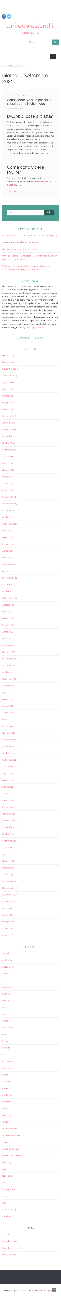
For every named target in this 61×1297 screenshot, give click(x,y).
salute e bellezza (10, 1129)
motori (5, 1108)
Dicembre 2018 (9, 888)
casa (4, 1007)
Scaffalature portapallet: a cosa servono (20, 242)
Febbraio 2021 (9, 726)
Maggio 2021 (8, 706)
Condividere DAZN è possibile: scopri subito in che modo (29, 102)
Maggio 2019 (8, 868)
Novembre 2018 (10, 895)
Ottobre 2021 (8, 672)
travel (5, 1182)
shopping (6, 1162)
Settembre (19, 66)
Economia (7, 1027)
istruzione (6, 1068)
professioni (7, 1115)
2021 (11, 66)
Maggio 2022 (8, 625)
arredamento (8, 967)
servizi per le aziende (12, 1155)
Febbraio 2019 (9, 881)
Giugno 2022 (8, 618)
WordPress (21, 1290)
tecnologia (16, 95)
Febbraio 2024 (9, 497)
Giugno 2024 (8, 470)
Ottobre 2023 (8, 517)
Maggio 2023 (8, 544)
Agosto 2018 (8, 908)
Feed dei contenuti (11, 1241)
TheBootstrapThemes (47, 1290)
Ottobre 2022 (8, 591)
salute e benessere (11, 1135)
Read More (14, 192)
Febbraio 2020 (9, 807)
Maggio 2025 (8, 402)
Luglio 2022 (7, 611)
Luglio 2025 (7, 389)
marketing (7, 1095)
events (5, 1034)
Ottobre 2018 (8, 901)
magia (5, 1088)
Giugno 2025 (8, 396)
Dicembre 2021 (9, 659)
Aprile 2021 (7, 713)
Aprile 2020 (7, 793)
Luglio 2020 (8, 773)
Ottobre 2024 (8, 443)
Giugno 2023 (8, 537)
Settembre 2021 (9, 679)
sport (4, 1169)
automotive (7, 987)
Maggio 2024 (8, 477)
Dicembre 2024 (9, 429)
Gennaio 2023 (8, 571)
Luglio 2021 (7, 692)
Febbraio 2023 (9, 564)
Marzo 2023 (7, 557)
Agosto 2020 (8, 766)
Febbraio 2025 (9, 416)
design (5, 1021)
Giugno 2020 (8, 780)
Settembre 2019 (9, 841)
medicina (6, 1102)
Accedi (5, 1234)
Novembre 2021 (9, 665)
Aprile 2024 (7, 483)
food (4, 1054)
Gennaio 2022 (8, 652)
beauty (5, 1000)
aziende (6, 994)
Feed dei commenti (11, 1248)
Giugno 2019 (8, 861)
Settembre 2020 (10, 760)
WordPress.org (9, 1255)
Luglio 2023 (7, 530)
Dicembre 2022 (9, 578)
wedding (6, 1216)
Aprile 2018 (7, 928)
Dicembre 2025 (9, 362)
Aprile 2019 (7, 874)
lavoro (5, 1075)
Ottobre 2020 (8, 753)
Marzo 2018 (7, 935)
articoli (5, 973)
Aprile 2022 (7, 632)
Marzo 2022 (7, 638)
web (4, 1203)
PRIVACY (42, 327)
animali (5, 953)
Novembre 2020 (10, 746)
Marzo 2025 (7, 409)
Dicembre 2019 (9, 820)
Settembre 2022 (9, 598)
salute (5, 1122)
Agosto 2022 (8, 605)
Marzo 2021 (7, 719)
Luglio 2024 (7, 463)
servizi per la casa (10, 1149)
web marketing (9, 1209)
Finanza (6, 1048)
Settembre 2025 (9, 375)
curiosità (6, 1014)
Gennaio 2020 (8, 814)
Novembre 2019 (10, 827)
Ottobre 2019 (8, 834)
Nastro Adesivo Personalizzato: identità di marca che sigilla (29, 235)
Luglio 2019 (7, 854)
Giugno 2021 (8, 699)
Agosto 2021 (8, 686)
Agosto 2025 (8, 382)
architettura (7, 960)
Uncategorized (9, 1189)
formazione (7, 1061)
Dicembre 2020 (9, 739)
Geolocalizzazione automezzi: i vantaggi (21, 249)
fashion (5, 1041)
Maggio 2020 (8, 787)
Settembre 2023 (9, 524)
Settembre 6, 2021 (16, 109)
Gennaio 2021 (8, 733)
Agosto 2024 (8, 456)
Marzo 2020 (8, 800)
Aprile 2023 (7, 551)
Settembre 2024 (10, 450)
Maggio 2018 (8, 922)
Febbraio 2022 (9, 645)
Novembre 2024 (10, 436)
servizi (5, 1142)
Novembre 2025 (10, 369)
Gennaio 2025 (8, 423)
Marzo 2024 (7, 490)
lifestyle (6, 1081)
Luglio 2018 (7, 915)
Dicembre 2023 (9, 504)
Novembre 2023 (10, 510)
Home (4, 66)
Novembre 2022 (10, 584)
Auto (4, 980)
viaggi (5, 1196)
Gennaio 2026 (8, 355)
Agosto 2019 (8, 847)
